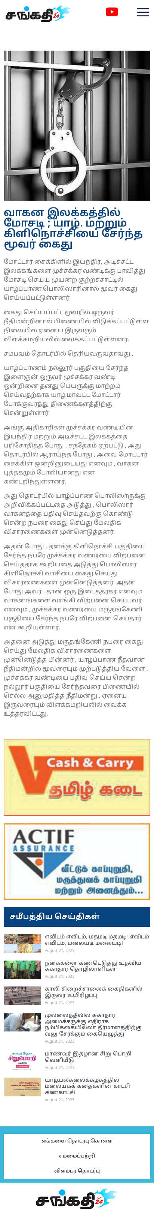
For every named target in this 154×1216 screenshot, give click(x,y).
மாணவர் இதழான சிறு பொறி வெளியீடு (88, 1057)
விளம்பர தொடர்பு (77, 1171)
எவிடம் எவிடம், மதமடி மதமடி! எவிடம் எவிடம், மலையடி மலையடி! (97, 940)
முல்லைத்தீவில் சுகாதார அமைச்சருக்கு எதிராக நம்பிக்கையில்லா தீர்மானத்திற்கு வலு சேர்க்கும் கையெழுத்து (93, 1024)
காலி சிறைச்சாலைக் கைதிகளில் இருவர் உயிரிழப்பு (93, 992)
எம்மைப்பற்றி (77, 1156)
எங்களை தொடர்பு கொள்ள (77, 1141)
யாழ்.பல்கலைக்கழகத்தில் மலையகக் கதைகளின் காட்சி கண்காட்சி (87, 1086)
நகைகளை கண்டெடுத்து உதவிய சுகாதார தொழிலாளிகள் (93, 966)
